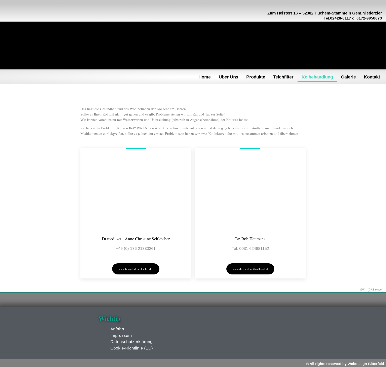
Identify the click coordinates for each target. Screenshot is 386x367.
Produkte (255, 76)
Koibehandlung (317, 76)
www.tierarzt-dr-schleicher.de (136, 269)
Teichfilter (283, 76)
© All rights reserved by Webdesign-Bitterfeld (345, 364)
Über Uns (228, 76)
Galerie (348, 76)
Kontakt (372, 76)
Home (204, 76)
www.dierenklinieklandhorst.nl (250, 269)
